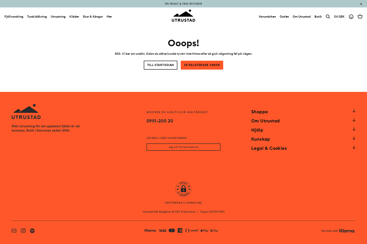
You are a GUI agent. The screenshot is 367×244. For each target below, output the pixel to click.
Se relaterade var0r (202, 65)
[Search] (328, 16)
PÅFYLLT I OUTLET (183, 6)
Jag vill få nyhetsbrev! (183, 147)
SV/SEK (339, 16)
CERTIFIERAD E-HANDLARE (183, 203)
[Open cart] (360, 16)
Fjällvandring (13, 16)
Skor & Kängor (93, 16)
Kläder (74, 16)
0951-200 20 (160, 121)
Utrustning (58, 16)
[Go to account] (351, 16)
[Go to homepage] (183, 16)
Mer (109, 16)
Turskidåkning (37, 16)
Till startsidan (160, 65)
